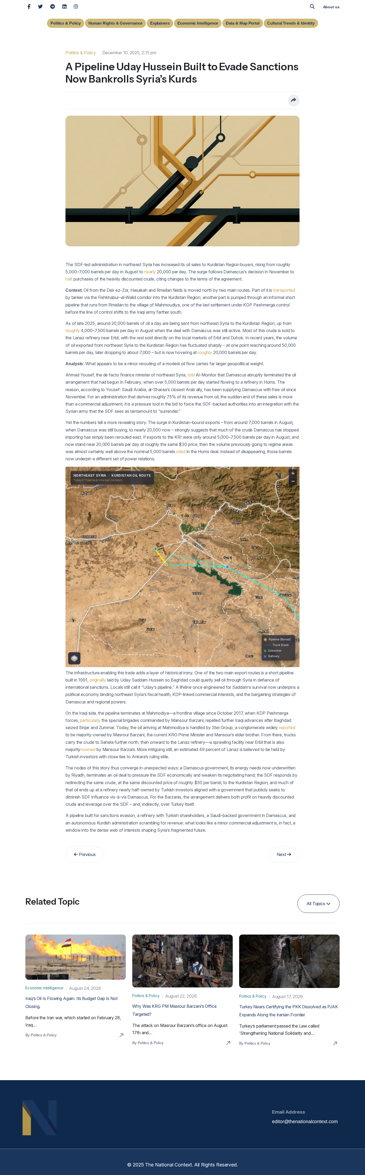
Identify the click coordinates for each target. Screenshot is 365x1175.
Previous (87, 854)
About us (331, 7)
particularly (90, 720)
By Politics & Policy (41, 1035)
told (191, 375)
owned (88, 749)
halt (68, 279)
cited (180, 451)
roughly (72, 330)
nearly (150, 271)
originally (98, 680)
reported (287, 727)
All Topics (316, 903)
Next (282, 854)
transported (284, 290)
